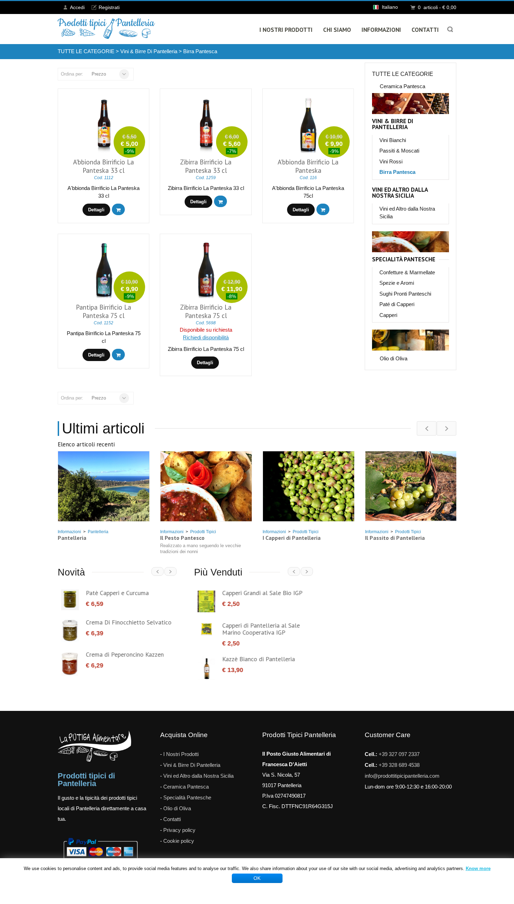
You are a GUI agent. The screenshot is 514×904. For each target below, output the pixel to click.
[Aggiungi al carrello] (118, 209)
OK (257, 878)
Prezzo (99, 74)
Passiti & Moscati (399, 151)
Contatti (425, 30)
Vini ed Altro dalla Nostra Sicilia (400, 193)
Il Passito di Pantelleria (395, 537)
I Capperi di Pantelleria (292, 537)
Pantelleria (98, 531)
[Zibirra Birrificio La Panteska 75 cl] (206, 270)
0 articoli (437, 7)
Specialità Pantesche (403, 259)
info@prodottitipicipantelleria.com (402, 769)
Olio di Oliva (393, 358)
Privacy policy (179, 824)
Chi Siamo (337, 30)
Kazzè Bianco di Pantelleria (255, 659)
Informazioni (381, 30)
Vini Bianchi (392, 140)
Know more (478, 868)
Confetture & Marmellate (407, 272)
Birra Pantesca (200, 51)
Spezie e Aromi (396, 283)
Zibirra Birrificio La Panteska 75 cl (205, 311)
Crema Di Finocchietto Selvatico (125, 622)
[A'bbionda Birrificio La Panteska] (308, 125)
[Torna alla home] (106, 28)
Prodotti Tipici (203, 531)
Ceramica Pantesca (402, 86)
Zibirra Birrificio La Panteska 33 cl (205, 166)
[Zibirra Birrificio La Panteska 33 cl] (206, 125)
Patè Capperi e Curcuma (113, 593)
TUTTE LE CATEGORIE (86, 51)
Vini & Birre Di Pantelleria (148, 51)
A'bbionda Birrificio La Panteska (308, 166)
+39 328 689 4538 (399, 759)
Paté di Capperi (396, 304)
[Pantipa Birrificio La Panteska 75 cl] (104, 270)
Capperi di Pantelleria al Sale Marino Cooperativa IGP (257, 628)
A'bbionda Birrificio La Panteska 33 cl (103, 166)
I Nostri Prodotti (286, 30)
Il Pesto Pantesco (182, 537)
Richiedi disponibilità (206, 337)
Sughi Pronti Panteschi (405, 294)
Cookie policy (178, 835)
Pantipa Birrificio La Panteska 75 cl (103, 311)
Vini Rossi (390, 161)
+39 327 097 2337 (399, 748)
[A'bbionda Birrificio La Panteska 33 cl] (104, 125)
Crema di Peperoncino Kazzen (121, 654)
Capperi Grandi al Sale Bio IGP (259, 593)
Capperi (388, 315)
